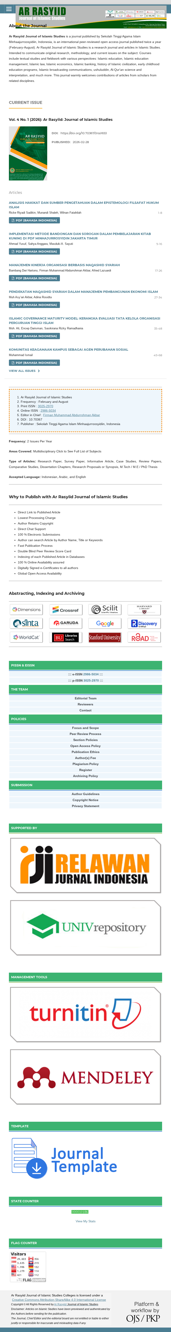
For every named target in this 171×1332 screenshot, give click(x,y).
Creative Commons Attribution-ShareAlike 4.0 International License (59, 1300)
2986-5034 (48, 410)
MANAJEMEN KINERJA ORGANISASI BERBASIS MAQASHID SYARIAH (64, 265)
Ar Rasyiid (76, 1304)
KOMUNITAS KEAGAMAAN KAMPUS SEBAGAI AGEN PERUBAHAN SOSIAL (68, 350)
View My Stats (86, 1221)
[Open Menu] (8, 8)
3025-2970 (45, 406)
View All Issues (22, 370)
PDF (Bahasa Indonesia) (36, 220)
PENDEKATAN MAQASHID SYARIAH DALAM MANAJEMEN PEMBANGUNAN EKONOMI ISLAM (83, 292)
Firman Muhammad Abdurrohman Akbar (71, 415)
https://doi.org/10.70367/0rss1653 (84, 133)
